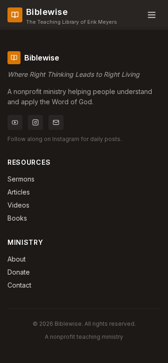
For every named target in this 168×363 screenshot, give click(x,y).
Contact (19, 285)
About (16, 259)
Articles (18, 192)
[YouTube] (14, 122)
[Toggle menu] (152, 15)
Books (17, 218)
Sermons (21, 179)
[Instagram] (35, 122)
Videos (18, 205)
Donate (18, 272)
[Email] (56, 122)
